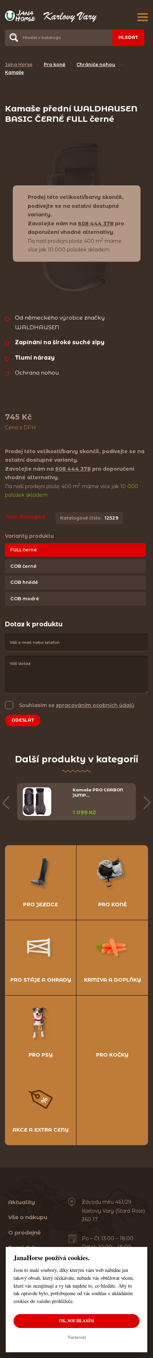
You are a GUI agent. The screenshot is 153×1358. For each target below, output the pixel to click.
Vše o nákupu (27, 1217)
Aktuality (21, 1202)
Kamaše (14, 72)
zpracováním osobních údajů (95, 705)
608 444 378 (96, 223)
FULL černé (23, 549)
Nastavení (77, 1337)
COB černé (23, 566)
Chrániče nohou (95, 64)
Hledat (128, 37)
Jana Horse (18, 64)
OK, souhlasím (76, 1321)
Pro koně (54, 64)
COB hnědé (24, 582)
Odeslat (22, 720)
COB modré (24, 598)
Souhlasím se (76, 705)
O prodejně (24, 1232)
